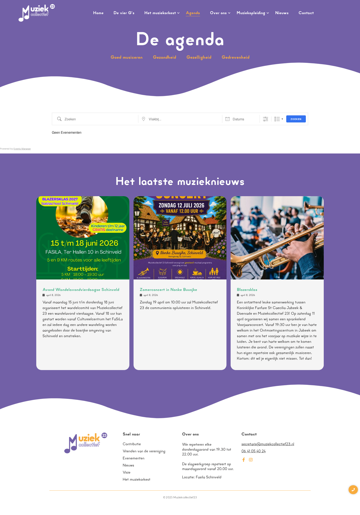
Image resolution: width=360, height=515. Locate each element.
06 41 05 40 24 (253, 451)
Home (98, 13)
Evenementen (133, 458)
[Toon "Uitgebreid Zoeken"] (265, 119)
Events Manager (22, 148)
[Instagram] (251, 460)
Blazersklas (247, 290)
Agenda (193, 13)
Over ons (218, 13)
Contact (306, 13)
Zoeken (296, 119)
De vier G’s (124, 13)
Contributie (132, 444)
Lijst (277, 119)
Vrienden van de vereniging (144, 451)
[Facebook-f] (243, 460)
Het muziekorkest (160, 13)
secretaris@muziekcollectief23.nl (267, 444)
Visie (126, 473)
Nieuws (282, 13)
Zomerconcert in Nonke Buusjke (168, 290)
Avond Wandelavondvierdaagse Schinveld (80, 290)
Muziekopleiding (251, 13)
